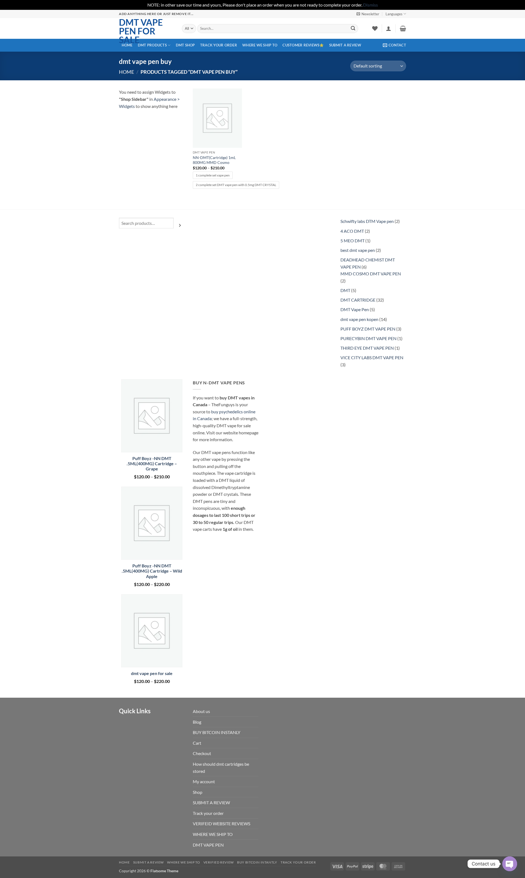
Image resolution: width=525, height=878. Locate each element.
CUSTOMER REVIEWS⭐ (303, 45)
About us (201, 711)
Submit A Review (148, 862)
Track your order (218, 45)
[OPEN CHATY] (509, 863)
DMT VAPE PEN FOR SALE (141, 31)
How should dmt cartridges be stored (221, 767)
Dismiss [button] (370, 4)
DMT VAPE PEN (208, 844)
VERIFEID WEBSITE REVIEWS (221, 823)
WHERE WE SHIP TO (259, 45)
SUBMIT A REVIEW (345, 45)
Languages (394, 14)
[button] (368, 14)
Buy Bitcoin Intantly (257, 862)
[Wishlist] (375, 28)
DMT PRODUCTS (152, 45)
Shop (197, 792)
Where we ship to (183, 862)
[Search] (180, 225)
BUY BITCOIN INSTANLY (216, 732)
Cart (197, 743)
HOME (127, 45)
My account (204, 781)
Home (126, 72)
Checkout (202, 753)
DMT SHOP (185, 45)
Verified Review (218, 862)
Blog (197, 721)
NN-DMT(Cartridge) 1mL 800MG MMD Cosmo (214, 160)
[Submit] (353, 28)
